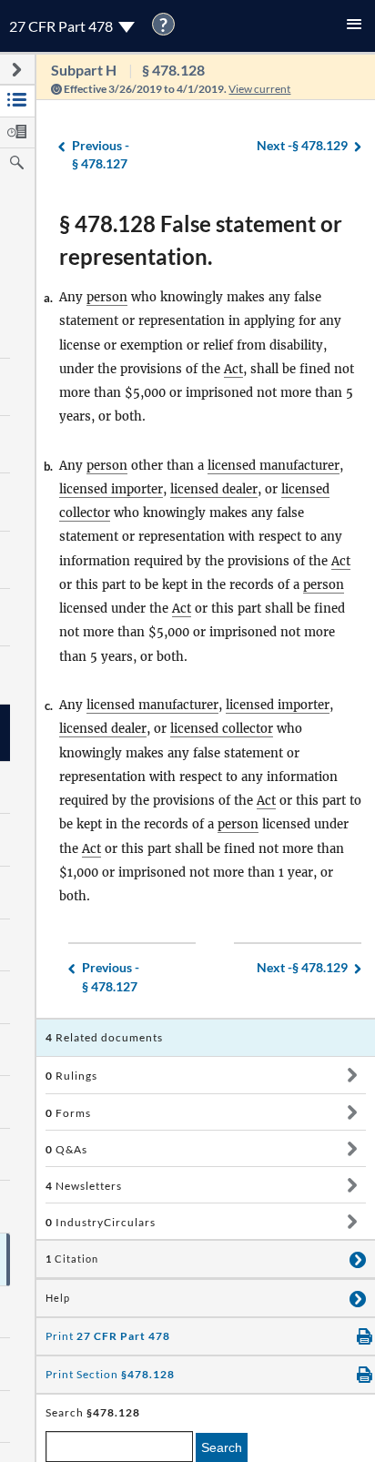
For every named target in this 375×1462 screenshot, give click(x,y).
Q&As (66, 1149)
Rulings (71, 1075)
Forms (68, 1113)
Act (233, 369)
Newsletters (84, 1186)
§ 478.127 (100, 154)
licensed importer (111, 489)
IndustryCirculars (101, 1222)
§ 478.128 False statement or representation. (200, 239)
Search (221, 1447)
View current (259, 89)
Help (58, 1298)
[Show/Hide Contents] (352, 1075)
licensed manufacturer (274, 465)
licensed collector (221, 728)
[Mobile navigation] (354, 26)
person (106, 297)
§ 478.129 (302, 145)
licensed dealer (214, 489)
